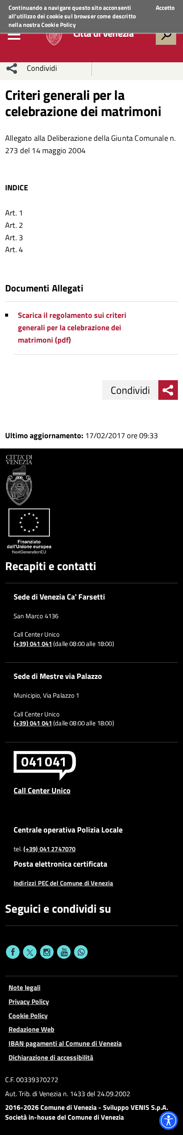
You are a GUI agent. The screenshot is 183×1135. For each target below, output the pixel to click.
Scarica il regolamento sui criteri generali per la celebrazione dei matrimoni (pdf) (72, 327)
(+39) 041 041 (33, 644)
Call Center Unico (42, 790)
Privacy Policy (29, 1001)
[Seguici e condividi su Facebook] (13, 952)
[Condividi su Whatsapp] (81, 952)
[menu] (14, 34)
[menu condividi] (12, 68)
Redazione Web (31, 1029)
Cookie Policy (58, 24)
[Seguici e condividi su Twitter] (30, 952)
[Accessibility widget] (168, 1120)
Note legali (24, 987)
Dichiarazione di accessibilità (51, 1057)
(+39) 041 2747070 (49, 849)
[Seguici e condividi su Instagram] (47, 952)
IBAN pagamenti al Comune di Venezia (65, 1043)
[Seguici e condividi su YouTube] (64, 952)
